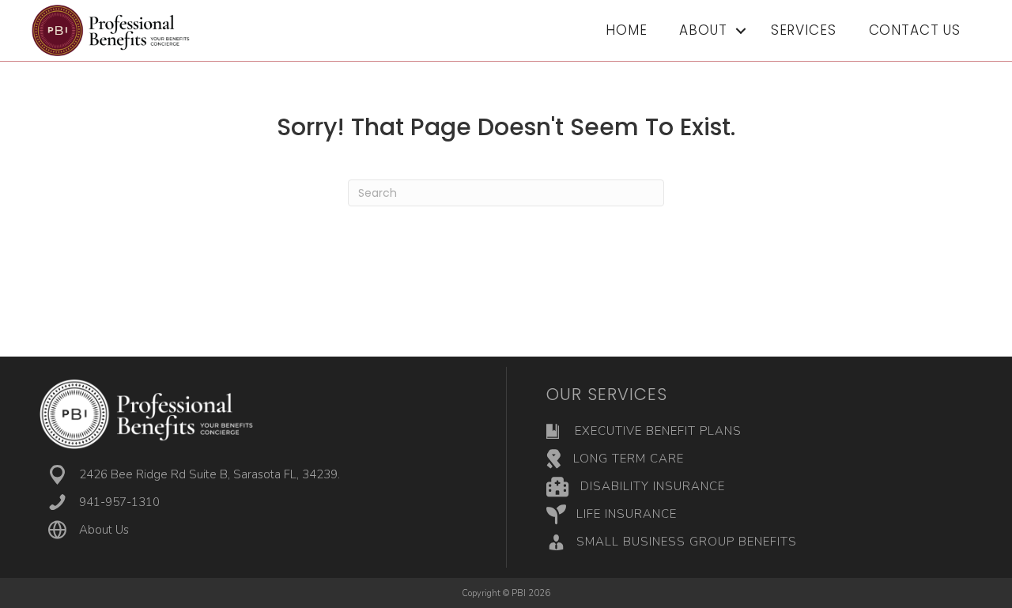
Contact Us (915, 30)
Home (626, 30)
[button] (740, 30)
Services (803, 30)
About (703, 30)
